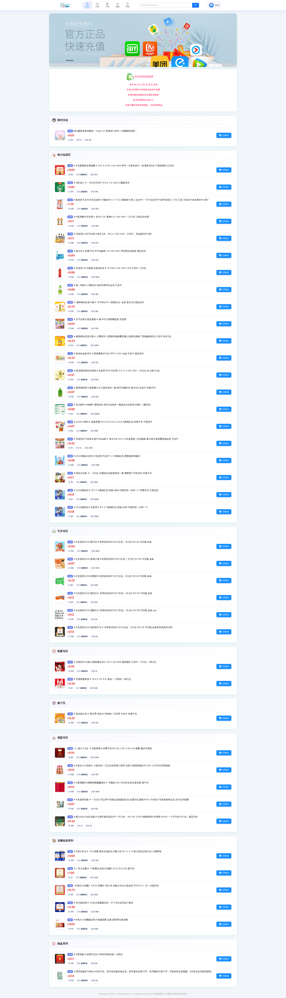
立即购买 (225, 135)
